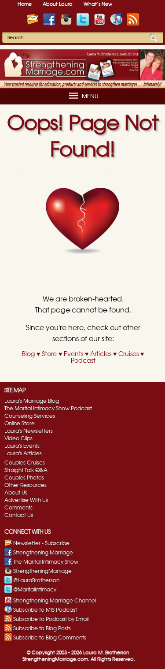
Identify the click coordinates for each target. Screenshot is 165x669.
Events (73, 354)
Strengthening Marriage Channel (54, 600)
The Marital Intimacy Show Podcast (48, 408)
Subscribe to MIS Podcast (45, 610)
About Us (15, 492)
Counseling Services (29, 416)
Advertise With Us (26, 500)
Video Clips (18, 438)
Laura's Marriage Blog (31, 401)
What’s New (98, 4)
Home (25, 4)
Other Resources (25, 485)
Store (49, 354)
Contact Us (18, 515)
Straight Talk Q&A (26, 470)
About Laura (58, 4)
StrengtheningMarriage (42, 571)
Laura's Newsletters (28, 431)
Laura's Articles (23, 453)
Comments (18, 507)
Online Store (19, 423)
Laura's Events (22, 446)
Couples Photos (24, 477)
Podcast (83, 361)
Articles (100, 354)
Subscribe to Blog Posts (42, 628)
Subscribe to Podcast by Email (50, 619)
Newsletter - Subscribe (41, 543)
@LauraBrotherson (36, 580)
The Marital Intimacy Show (45, 562)
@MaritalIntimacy (34, 589)
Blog (28, 354)
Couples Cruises (24, 462)
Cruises (128, 354)
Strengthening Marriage (43, 552)
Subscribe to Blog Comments (49, 637)
